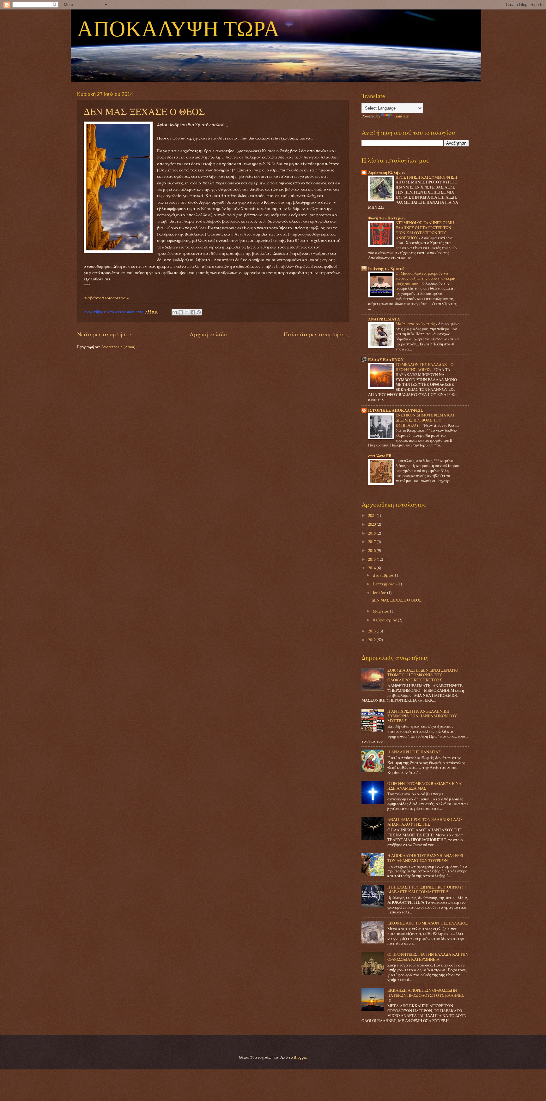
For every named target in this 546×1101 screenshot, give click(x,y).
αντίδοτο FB (379, 455)
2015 (372, 559)
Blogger (300, 1057)
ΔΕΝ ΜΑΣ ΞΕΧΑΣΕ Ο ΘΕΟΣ (144, 111)
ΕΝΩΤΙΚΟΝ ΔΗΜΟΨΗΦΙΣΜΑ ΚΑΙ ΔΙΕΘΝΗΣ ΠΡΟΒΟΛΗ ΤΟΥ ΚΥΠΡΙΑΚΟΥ (425, 420)
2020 (372, 524)
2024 (372, 515)
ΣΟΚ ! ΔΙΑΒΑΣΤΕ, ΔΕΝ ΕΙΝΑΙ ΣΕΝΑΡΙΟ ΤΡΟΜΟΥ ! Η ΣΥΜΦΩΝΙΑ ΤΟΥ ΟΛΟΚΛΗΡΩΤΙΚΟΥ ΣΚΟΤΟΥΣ (422, 675)
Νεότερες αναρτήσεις (105, 334)
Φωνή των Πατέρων (386, 218)
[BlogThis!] (181, 312)
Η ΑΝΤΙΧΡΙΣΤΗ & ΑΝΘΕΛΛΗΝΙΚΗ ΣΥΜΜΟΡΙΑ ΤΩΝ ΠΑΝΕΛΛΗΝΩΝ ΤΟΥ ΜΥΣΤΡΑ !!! (422, 716)
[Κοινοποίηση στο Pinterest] (199, 312)
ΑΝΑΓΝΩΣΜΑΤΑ (384, 319)
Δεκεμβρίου (384, 575)
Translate (401, 116)
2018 (372, 533)
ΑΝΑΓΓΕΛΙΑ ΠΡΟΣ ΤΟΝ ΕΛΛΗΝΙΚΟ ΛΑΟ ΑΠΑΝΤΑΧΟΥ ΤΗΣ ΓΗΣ (424, 822)
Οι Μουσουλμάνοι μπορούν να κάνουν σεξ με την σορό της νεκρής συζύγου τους (426, 278)
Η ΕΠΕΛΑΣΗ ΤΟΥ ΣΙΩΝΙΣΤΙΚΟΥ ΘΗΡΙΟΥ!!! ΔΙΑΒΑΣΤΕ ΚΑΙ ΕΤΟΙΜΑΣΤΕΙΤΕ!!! (426, 889)
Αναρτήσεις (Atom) (118, 347)
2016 (372, 550)
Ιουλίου (380, 592)
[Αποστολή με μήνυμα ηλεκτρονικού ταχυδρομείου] (175, 312)
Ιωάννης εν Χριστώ (386, 268)
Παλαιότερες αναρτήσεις (316, 334)
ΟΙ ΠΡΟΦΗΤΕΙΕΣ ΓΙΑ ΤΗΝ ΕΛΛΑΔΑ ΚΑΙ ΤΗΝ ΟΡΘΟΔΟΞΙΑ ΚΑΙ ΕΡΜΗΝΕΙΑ (427, 956)
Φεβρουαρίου (385, 620)
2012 (372, 640)
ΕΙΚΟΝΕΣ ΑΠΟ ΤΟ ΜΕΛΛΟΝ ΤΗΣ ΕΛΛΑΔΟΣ (427, 923)
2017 (372, 541)
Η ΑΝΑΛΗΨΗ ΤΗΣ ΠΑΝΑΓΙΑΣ (414, 752)
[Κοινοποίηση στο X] (187, 312)
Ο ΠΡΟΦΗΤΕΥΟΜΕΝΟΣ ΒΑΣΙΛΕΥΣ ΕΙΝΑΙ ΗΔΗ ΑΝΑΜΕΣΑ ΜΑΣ (425, 786)
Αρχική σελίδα (208, 334)
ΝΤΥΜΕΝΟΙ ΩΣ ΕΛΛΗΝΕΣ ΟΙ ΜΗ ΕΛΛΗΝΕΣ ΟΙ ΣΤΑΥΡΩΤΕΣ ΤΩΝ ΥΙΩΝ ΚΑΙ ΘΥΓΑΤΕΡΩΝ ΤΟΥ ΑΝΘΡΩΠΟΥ (425, 230)
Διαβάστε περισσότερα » (106, 298)
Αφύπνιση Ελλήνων (386, 172)
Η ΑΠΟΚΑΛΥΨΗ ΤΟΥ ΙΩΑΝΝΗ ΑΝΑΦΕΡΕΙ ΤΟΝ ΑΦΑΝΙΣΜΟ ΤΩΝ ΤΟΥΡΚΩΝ (425, 858)
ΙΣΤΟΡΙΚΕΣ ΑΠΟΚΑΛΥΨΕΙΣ (395, 410)
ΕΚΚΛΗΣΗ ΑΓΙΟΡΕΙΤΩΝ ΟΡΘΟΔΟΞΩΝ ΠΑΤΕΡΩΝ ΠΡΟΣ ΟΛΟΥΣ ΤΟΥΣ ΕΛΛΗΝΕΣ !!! (425, 995)
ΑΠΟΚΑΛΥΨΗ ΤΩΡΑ (178, 29)
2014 (372, 568)
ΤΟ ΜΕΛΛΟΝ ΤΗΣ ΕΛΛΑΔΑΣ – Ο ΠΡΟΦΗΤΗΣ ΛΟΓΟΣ (424, 367)
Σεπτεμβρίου (385, 584)
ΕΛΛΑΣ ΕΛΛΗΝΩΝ (385, 359)
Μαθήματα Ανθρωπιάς (416, 323)
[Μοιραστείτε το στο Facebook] (193, 312)
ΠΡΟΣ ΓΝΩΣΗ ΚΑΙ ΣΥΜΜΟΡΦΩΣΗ (427, 177)
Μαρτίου (381, 611)
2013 (372, 631)
